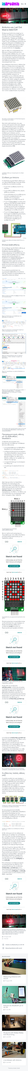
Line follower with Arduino (12, 1060)
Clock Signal (14, 212)
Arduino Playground (16, 257)
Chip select (13, 201)
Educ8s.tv (17, 48)
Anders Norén (16, 1068)
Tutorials (6, 938)
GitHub (4, 267)
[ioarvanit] (10, 3)
